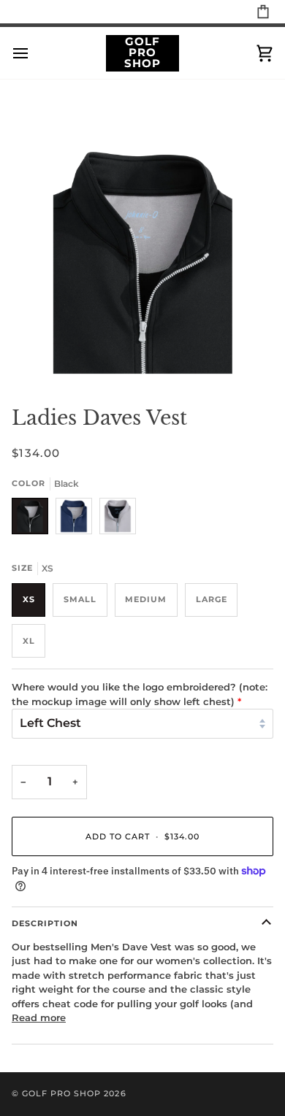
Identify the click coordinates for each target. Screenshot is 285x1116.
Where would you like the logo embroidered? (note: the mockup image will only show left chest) (139, 694)
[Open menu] (34, 53)
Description (45, 923)
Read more (39, 1017)
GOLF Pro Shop (61, 1093)
